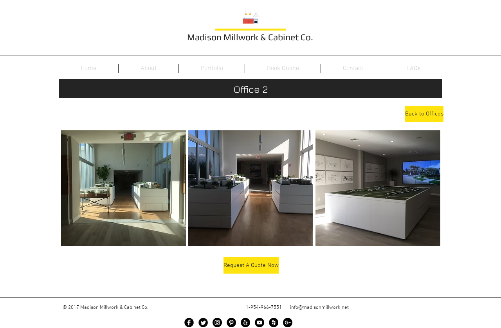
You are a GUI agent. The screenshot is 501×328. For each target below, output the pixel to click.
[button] (123, 188)
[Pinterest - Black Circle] (231, 322)
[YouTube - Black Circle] (259, 322)
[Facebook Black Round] (189, 322)
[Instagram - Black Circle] (217, 322)
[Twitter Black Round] (203, 322)
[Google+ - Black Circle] (287, 322)
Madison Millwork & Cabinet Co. (250, 37)
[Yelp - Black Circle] (245, 322)
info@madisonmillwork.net (319, 308)
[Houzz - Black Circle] (273, 322)
